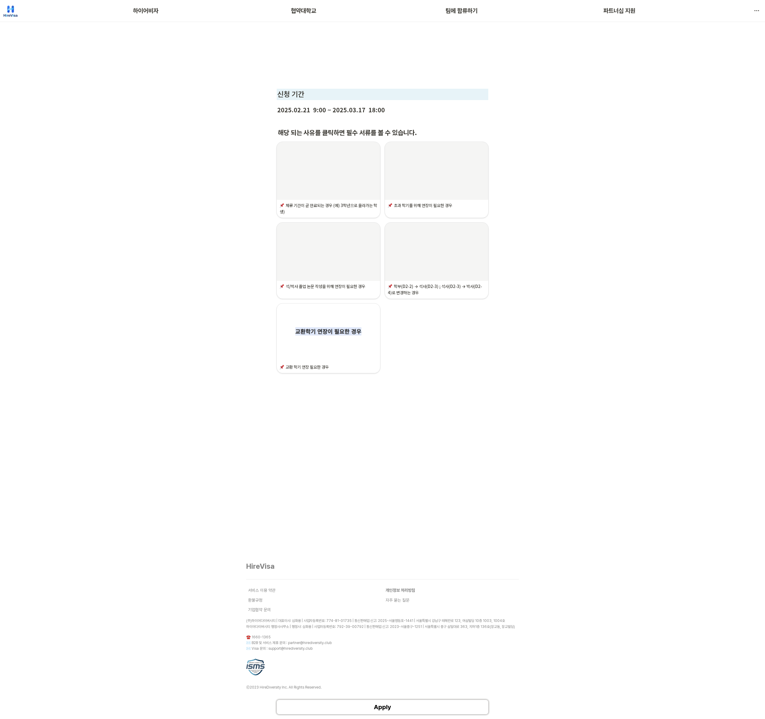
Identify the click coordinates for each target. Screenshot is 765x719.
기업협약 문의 (259, 609)
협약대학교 (303, 10)
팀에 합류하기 (462, 10)
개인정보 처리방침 (400, 590)
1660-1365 (261, 637)
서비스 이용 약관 (262, 590)
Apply (382, 707)
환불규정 (255, 600)
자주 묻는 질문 (397, 600)
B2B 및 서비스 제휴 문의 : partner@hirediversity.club (292, 643)
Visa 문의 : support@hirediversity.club (282, 648)
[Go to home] (11, 11)
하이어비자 (145, 10)
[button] (756, 11)
